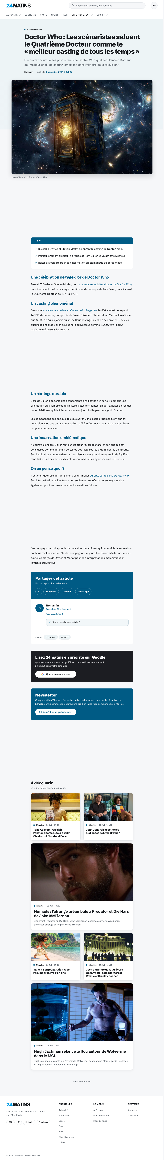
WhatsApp (83, 591)
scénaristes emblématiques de (105, 284)
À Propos (96, 1110)
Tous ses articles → (54, 614)
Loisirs (101, 14)
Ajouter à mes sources (56, 674)
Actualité (12, 14)
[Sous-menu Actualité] (19, 15)
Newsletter (132, 1115)
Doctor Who (50, 637)
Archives (130, 1110)
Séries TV (64, 637)
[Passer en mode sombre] (154, 5)
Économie (30, 14)
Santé (43, 14)
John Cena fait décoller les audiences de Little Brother (101, 831)
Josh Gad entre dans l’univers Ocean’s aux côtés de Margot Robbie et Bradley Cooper (103, 973)
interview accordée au (69, 310)
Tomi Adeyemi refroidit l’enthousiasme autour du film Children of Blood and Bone (50, 833)
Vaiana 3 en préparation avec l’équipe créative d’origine (50, 971)
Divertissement (81, 14)
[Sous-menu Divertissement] (92, 15)
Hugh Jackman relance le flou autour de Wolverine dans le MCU (79, 1053)
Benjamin (28, 71)
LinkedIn (67, 591)
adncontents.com (33, 1155)
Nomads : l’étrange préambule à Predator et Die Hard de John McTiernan (80, 913)
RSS (10, 1122)
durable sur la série (109, 475)
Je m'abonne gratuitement (56, 712)
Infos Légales (99, 1120)
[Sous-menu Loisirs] (107, 15)
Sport (54, 14)
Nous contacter (100, 1115)
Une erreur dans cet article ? (65, 622)
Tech (65, 14)
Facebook (51, 591)
